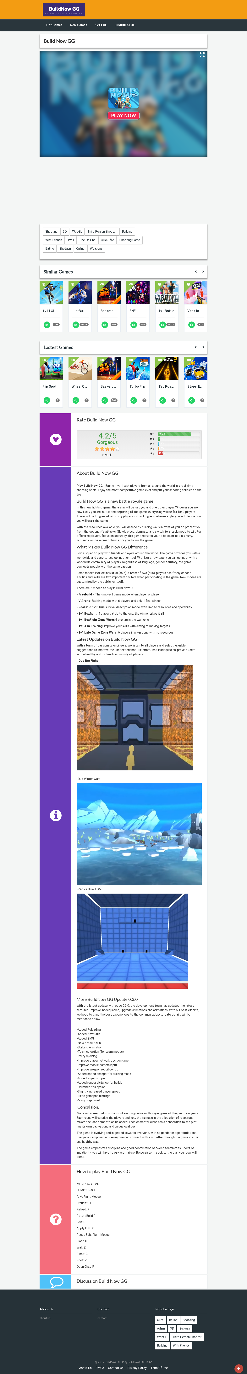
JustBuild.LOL (125, 25)
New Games (78, 25)
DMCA (100, 1368)
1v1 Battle (166, 311)
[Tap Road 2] (166, 368)
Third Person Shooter (102, 231)
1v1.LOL (49, 311)
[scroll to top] (238, 1368)
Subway (184, 1328)
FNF (132, 311)
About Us (85, 1368)
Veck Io (193, 311)
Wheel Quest (80, 386)
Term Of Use (159, 1368)
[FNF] (138, 292)
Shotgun (65, 248)
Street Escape (195, 386)
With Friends (53, 240)
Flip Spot (49, 386)
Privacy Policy (137, 1368)
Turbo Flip (137, 386)
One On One (88, 240)
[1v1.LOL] (51, 292)
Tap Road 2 (166, 386)
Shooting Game (129, 240)
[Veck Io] (195, 292)
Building (127, 231)
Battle (49, 248)
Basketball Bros (109, 311)
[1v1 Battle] (166, 292)
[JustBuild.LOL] (80, 292)
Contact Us (116, 1368)
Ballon (173, 1320)
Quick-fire (107, 240)
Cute (160, 1320)
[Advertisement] (123, 191)
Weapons (96, 248)
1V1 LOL (101, 25)
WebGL (77, 231)
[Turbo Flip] (138, 368)
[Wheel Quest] (80, 368)
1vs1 (71, 240)
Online (80, 248)
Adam (161, 1328)
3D (65, 231)
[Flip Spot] (51, 368)
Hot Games (54, 25)
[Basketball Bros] (109, 292)
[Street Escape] (195, 368)
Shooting (51, 231)
